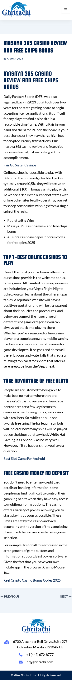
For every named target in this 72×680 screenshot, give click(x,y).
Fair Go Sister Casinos (19, 165)
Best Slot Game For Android (24, 458)
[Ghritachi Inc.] (16, 9)
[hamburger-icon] (65, 10)
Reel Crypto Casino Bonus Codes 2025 (32, 580)
